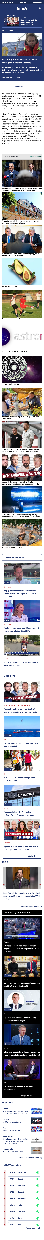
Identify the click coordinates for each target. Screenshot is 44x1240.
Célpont (6, 1119)
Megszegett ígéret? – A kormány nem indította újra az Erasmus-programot (19, 813)
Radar (6, 659)
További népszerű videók (30, 906)
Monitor (6, 942)
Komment (7, 843)
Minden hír (32, 856)
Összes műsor (31, 1228)
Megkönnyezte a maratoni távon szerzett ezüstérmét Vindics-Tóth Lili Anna (21, 629)
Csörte (5, 1128)
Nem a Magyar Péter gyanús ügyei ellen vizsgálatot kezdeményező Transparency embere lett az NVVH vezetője (21, 896)
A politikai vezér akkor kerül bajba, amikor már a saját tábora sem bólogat (21, 848)
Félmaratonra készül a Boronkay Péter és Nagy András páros (21, 664)
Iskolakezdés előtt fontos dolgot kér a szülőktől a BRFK (19, 779)
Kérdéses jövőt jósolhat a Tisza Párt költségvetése (19, 1087)
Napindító (7, 587)
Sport (11, 30)
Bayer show (8, 1136)
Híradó (6, 740)
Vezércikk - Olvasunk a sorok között (17, 705)
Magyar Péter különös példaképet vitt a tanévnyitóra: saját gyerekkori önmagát (28, 23)
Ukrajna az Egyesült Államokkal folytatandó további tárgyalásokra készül (22, 984)
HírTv (3, 30)
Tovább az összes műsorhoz (28, 1158)
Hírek (20, 1218)
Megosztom (20, 86)
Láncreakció (8, 1149)
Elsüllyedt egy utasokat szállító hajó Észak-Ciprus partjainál (21, 744)
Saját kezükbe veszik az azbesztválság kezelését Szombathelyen (20, 1019)
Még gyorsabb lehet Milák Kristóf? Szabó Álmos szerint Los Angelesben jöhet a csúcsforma (21, 594)
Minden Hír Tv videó (28, 1096)
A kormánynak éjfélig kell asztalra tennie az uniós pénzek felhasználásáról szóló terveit (22, 1053)
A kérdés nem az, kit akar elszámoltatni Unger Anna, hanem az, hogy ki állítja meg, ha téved (21, 949)
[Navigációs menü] (4, 8)
